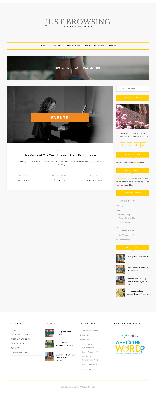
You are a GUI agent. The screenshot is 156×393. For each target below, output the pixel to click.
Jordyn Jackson (95, 180)
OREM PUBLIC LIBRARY (20, 334)
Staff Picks (56, 46)
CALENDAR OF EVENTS (20, 339)
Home (42, 46)
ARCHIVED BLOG (17, 343)
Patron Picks (73, 46)
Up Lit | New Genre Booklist (138, 257)
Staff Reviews (124, 235)
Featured (119, 210)
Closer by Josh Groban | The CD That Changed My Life (137, 282)
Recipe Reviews (125, 222)
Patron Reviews (125, 218)
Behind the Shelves (94, 46)
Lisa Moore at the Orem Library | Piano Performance (60, 155)
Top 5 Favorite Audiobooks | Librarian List (65, 345)
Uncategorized (122, 240)
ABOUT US (15, 348)
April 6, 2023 (24, 180)
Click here (120, 178)
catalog (137, 163)
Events (112, 46)
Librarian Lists (124, 230)
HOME (13, 330)
